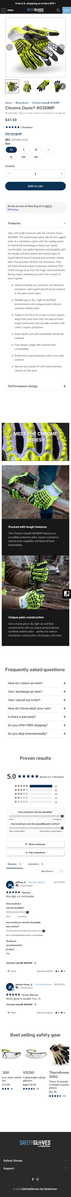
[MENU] (1, 10)
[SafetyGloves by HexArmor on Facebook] (33, 1179)
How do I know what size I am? (29, 708)
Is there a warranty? (22, 717)
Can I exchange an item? (25, 691)
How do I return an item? (25, 683)
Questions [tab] (33, 864)
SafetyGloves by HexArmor (39, 1189)
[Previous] (3, 1079)
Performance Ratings (23, 386)
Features (14, 223)
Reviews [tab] (12, 864)
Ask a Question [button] (37, 852)
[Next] (67, 1079)
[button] (12, 86)
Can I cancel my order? (24, 700)
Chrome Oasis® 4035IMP (19, 962)
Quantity (10, 166)
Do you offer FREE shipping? (28, 725)
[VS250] (35, 1054)
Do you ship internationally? (27, 733)
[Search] (58, 10)
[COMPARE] (66, 594)
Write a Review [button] (37, 844)
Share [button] (13, 971)
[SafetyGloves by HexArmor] (35, 10)
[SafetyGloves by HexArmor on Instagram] (37, 1179)
